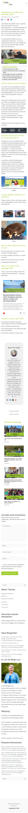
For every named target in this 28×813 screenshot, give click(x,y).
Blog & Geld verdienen (7, 598)
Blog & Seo (4, 596)
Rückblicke (6, 441)
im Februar (12, 141)
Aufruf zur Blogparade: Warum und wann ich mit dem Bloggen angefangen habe (13, 772)
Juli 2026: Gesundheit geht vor (13, 439)
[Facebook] (2, 19)
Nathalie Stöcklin (6, 771)
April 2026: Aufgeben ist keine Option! (12, 502)
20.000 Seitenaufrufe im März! (10, 69)
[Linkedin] (11, 19)
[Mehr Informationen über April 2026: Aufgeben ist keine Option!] (14, 494)
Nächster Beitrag (14, 414)
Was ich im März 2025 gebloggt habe (12, 77)
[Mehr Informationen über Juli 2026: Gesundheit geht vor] (14, 431)
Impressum (14, 805)
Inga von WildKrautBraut (8, 752)
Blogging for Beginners (7, 593)
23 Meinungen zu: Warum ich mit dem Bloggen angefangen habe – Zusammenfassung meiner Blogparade (11, 638)
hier (15, 396)
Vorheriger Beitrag (14, 411)
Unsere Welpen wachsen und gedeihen (13, 74)
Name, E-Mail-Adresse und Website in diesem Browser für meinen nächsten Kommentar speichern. (12, 566)
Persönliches (4, 604)
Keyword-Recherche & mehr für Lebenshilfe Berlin (14, 71)
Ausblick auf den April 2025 (10, 79)
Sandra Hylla (4, 758)
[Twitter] (5, 19)
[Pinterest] (8, 19)
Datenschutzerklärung (14, 803)
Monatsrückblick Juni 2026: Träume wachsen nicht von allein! (13, 460)
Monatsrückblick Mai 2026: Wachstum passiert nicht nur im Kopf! (13, 481)
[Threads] (13, 400)
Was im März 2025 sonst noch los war (12, 76)
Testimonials (4, 607)
